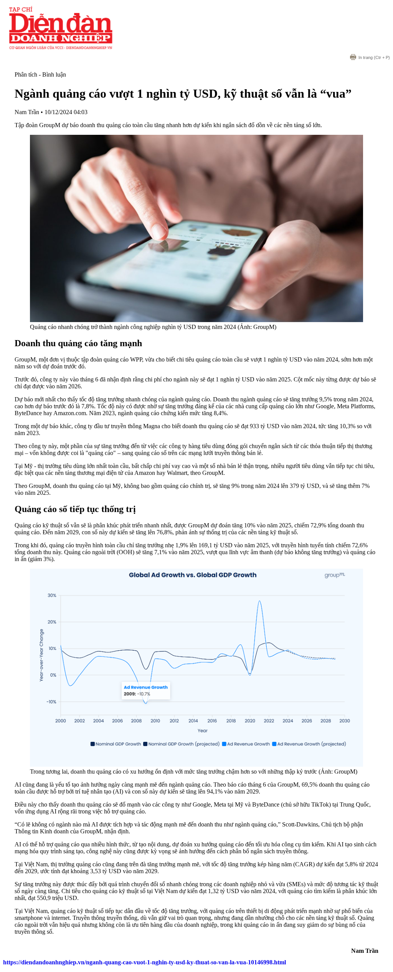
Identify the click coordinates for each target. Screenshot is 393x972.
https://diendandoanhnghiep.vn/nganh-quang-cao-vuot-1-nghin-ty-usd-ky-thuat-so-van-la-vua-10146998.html (144, 962)
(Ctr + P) (374, 57)
